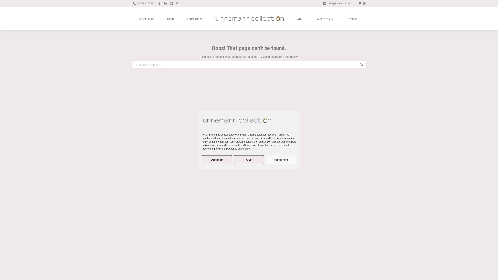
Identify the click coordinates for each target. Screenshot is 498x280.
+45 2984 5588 (145, 3)
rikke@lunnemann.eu (339, 3)
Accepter (217, 159)
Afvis (249, 159)
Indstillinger (281, 159)
